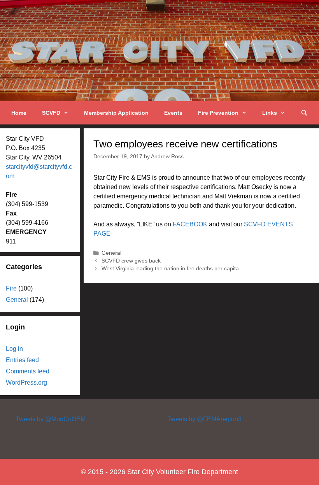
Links (269, 113)
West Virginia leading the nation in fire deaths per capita (170, 268)
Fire (11, 288)
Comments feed (27, 371)
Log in (14, 348)
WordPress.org (26, 382)
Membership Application (116, 113)
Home (18, 113)
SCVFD (51, 113)
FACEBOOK (190, 224)
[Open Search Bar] (304, 112)
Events (173, 113)
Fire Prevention (218, 113)
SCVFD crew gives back (131, 261)
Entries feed (22, 360)
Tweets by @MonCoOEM (51, 419)
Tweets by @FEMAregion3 (204, 419)
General (111, 253)
